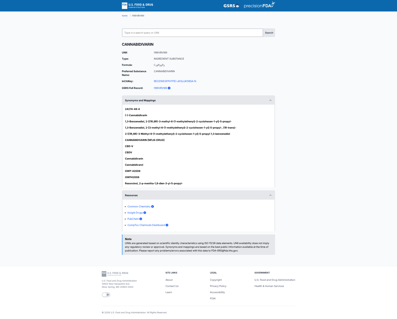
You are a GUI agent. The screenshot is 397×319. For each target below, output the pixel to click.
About (169, 279)
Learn (168, 292)
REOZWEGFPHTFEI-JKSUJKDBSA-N (175, 81)
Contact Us (172, 286)
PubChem (133, 218)
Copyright (216, 279)
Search (269, 32)
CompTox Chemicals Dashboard (146, 225)
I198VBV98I (160, 88)
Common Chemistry (139, 206)
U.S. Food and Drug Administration (274, 279)
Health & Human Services (269, 286)
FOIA (213, 298)
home (124, 15)
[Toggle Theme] (106, 294)
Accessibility (217, 292)
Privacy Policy (218, 286)
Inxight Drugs (135, 212)
